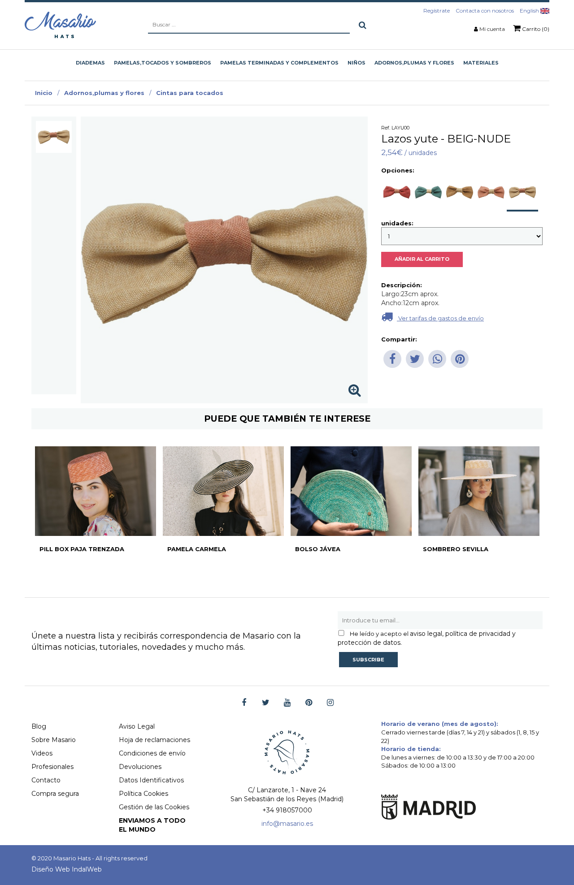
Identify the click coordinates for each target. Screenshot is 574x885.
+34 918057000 (287, 810)
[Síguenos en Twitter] (266, 703)
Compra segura (55, 794)
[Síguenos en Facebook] (244, 703)
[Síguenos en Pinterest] (309, 703)
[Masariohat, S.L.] (60, 25)
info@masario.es (287, 824)
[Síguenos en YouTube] (287, 703)
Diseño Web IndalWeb (66, 869)
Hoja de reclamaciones (154, 740)
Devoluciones (140, 767)
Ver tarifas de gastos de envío (440, 318)
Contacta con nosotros (485, 10)
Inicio (43, 92)
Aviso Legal (137, 726)
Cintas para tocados (189, 92)
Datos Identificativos (151, 780)
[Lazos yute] (54, 137)
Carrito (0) (535, 29)
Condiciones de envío (152, 753)
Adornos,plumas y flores (104, 92)
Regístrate (436, 10)
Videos (41, 753)
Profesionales (52, 767)
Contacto (46, 780)
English (530, 10)
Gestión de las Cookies (154, 807)
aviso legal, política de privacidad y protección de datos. (427, 638)
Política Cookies (143, 794)
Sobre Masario (53, 740)
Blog (38, 726)
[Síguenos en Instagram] (330, 703)
